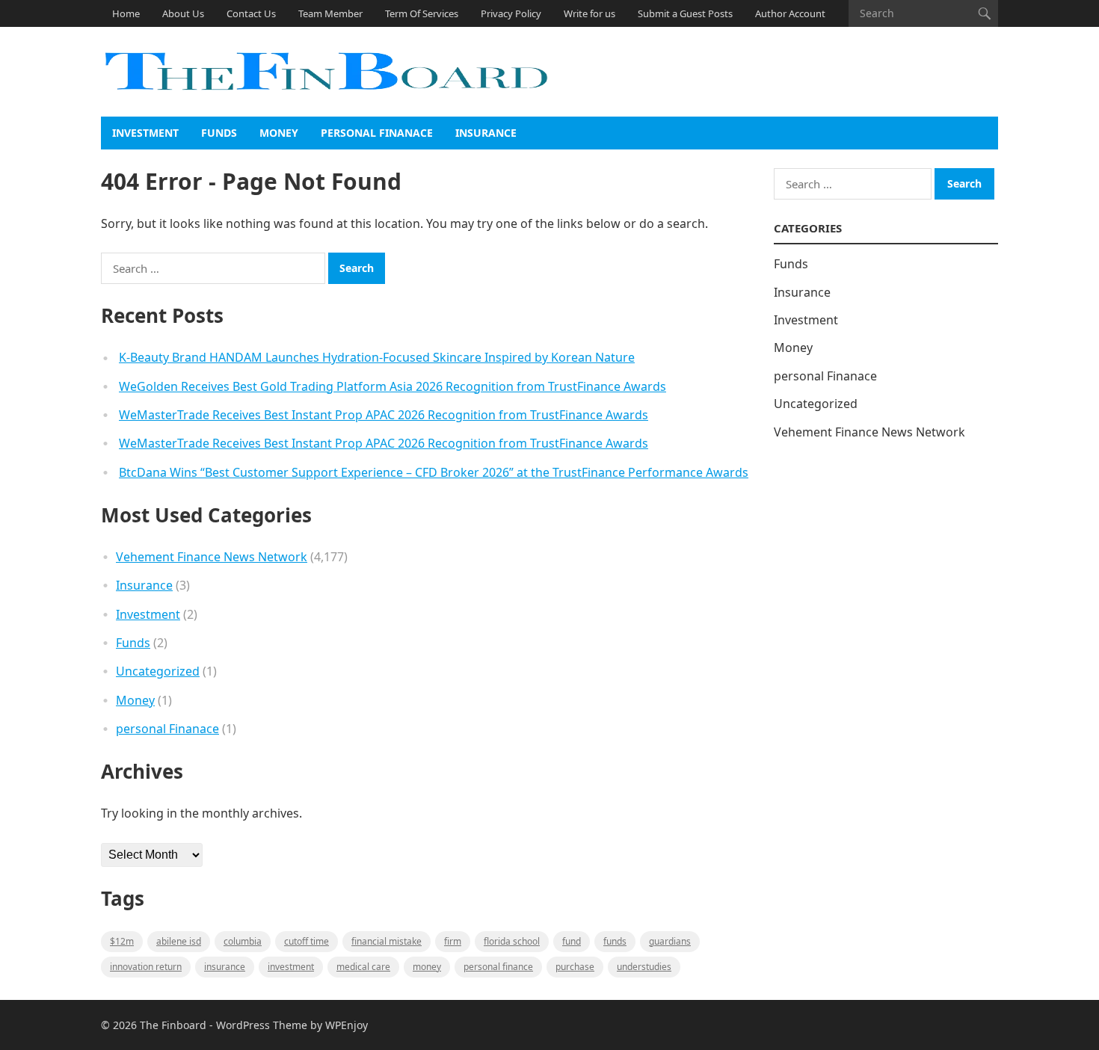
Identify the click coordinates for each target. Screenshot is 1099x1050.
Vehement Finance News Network (211, 557)
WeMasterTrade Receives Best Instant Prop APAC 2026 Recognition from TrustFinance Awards (383, 415)
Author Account (790, 13)
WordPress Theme (261, 1025)
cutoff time (306, 941)
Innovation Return (146, 966)
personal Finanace (377, 133)
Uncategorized (158, 671)
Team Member (330, 13)
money (427, 966)
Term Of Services (421, 13)
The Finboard (173, 1025)
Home (126, 13)
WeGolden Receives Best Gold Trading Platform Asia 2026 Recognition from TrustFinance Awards (392, 386)
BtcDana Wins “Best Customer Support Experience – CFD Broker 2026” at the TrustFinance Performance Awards (433, 472)
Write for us (589, 13)
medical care (363, 966)
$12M (122, 941)
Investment (145, 133)
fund (571, 941)
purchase (574, 966)
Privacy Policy (511, 13)
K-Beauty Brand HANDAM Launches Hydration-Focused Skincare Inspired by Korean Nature (377, 357)
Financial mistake (386, 941)
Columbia (243, 941)
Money (278, 133)
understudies (644, 966)
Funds (219, 133)
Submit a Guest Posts (685, 13)
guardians (670, 941)
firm (452, 941)
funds (615, 941)
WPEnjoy (346, 1025)
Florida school (512, 941)
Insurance (486, 133)
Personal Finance (498, 966)
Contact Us (251, 13)
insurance (224, 966)
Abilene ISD (178, 941)
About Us (183, 13)
